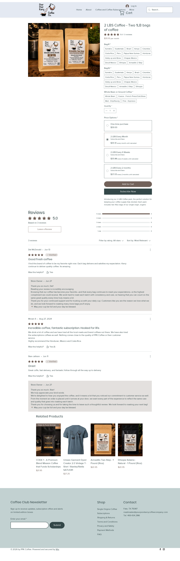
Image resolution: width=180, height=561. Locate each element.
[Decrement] (106, 111)
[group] (89, 453)
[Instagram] (163, 553)
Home (31, 19)
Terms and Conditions (107, 525)
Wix (57, 553)
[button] (129, 12)
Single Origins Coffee (107, 513)
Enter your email (18, 522)
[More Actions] (150, 253)
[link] (118, 35)
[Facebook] (160, 553)
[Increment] (114, 111)
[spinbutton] (110, 111)
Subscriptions (103, 517)
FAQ (99, 538)
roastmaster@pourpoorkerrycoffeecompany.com (145, 516)
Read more (108, 208)
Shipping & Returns (106, 521)
